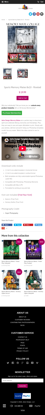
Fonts (22, 345)
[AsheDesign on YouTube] (32, 363)
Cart (41, 2)
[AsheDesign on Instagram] (41, 15)
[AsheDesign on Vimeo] (37, 363)
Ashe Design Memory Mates (11, 120)
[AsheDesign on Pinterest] (38, 15)
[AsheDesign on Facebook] (34, 15)
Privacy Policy (22, 351)
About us (22, 317)
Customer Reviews (22, 320)
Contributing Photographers (22, 322)
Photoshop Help (22, 340)
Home (3, 19)
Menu (6, 2)
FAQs (22, 343)
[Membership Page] (12, 114)
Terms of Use (22, 348)
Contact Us (22, 337)
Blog (22, 325)
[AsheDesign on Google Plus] (22, 363)
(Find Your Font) (25, 195)
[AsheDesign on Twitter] (30, 15)
